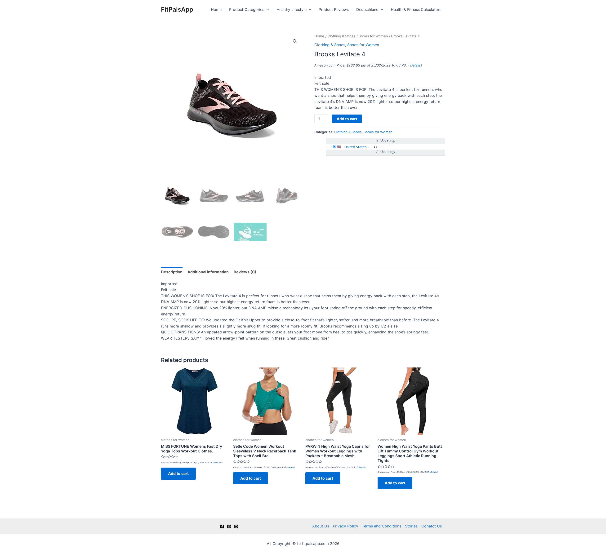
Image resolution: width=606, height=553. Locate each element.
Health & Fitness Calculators (416, 9)
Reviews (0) (245, 272)
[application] (266, 9)
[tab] (172, 272)
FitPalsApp (177, 9)
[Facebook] (222, 526)
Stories (411, 526)
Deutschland (367, 9)
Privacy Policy (345, 526)
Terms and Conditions (381, 526)
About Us (320, 526)
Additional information (208, 272)
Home (216, 9)
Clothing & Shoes (341, 36)
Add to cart (347, 118)
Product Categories (246, 9)
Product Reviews (334, 9)
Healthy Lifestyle (291, 9)
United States (355, 146)
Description (172, 272)
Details (415, 65)
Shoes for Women (373, 36)
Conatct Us (431, 526)
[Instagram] (229, 526)
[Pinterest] (236, 526)
